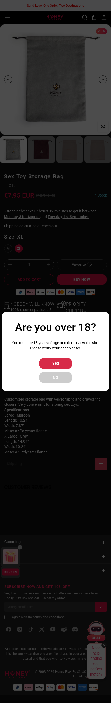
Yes (55, 363)
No (55, 377)
